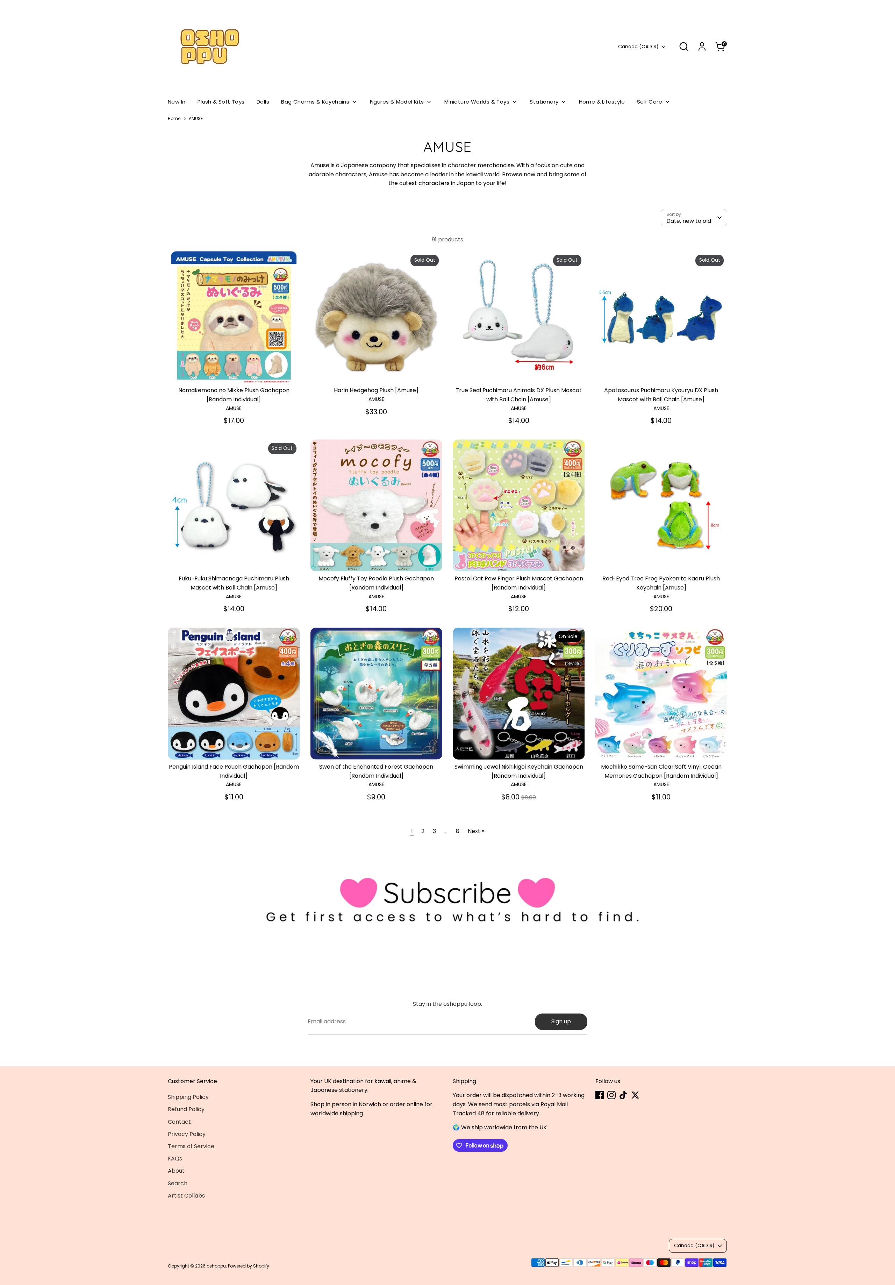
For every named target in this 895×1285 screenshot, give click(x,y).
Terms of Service (191, 1146)
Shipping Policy (188, 1097)
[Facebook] (599, 1095)
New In (176, 101)
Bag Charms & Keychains (316, 101)
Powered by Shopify (248, 1266)
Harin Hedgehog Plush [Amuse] (376, 390)
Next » (476, 831)
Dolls (263, 101)
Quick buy (233, 371)
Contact (179, 1122)
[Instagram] (611, 1095)
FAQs (175, 1159)
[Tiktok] (623, 1095)
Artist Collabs (186, 1196)
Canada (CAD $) (638, 46)
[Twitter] (635, 1095)
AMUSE (196, 118)
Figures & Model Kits (397, 101)
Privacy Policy (187, 1134)
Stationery (545, 101)
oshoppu (216, 1266)
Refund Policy (186, 1109)
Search (177, 1183)
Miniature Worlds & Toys (477, 101)
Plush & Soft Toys (221, 101)
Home (174, 118)
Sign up (561, 1021)
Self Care (650, 101)
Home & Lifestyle (602, 101)
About (176, 1171)
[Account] (702, 47)
